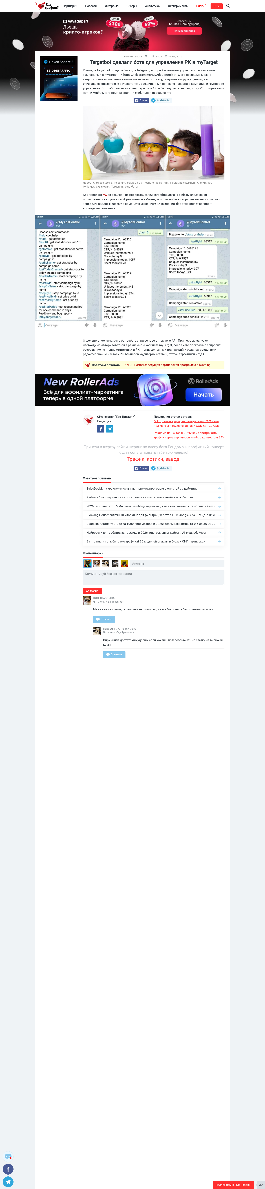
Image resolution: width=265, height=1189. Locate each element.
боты (134, 186)
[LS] (59, 78)
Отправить (92, 590)
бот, (128, 186)
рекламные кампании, (184, 182)
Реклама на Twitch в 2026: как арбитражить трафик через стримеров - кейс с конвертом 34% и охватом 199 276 (189, 435)
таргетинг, (162, 182)
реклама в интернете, (141, 182)
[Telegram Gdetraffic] (109, 429)
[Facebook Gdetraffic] (100, 429)
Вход (217, 6)
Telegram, (120, 182)
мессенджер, (104, 182)
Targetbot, (117, 186)
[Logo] (47, 6)
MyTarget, (89, 186)
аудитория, (103, 186)
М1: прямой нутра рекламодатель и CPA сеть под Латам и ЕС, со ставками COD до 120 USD (186, 423)
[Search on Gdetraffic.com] (228, 6)
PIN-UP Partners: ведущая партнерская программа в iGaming (167, 365)
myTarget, (206, 182)
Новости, (89, 182)
